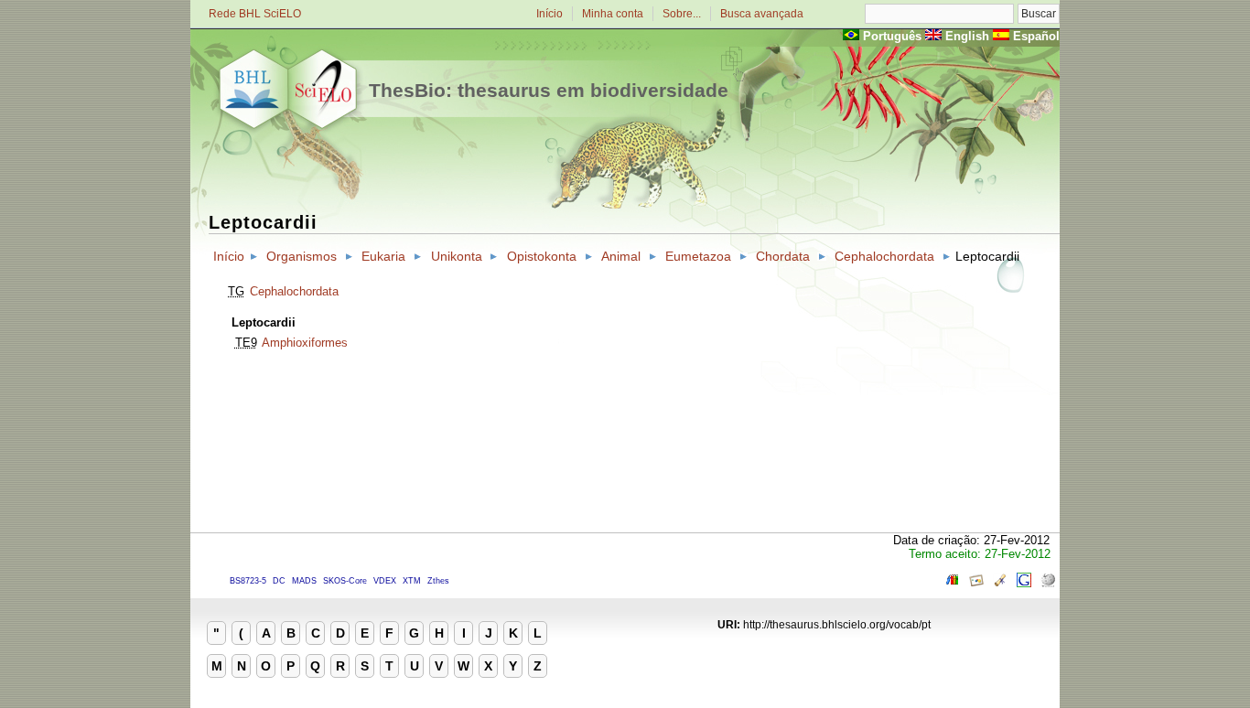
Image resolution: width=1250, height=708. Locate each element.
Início (549, 13)
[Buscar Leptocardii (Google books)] (952, 583)
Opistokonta (542, 256)
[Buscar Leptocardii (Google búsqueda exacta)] (1024, 583)
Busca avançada (761, 13)
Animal (621, 256)
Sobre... (682, 13)
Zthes (438, 580)
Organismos (301, 256)
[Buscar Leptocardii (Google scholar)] (1000, 583)
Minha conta (612, 13)
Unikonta (456, 256)
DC (279, 580)
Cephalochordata (884, 256)
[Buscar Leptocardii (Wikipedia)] (1047, 583)
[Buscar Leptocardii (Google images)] (976, 583)
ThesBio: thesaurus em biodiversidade (548, 90)
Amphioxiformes (305, 342)
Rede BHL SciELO (255, 13)
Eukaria (383, 256)
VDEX (384, 580)
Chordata (783, 256)
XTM (412, 580)
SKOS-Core (345, 580)
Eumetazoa (698, 256)
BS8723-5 (248, 580)
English (967, 36)
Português (892, 36)
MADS (304, 580)
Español (1036, 36)
